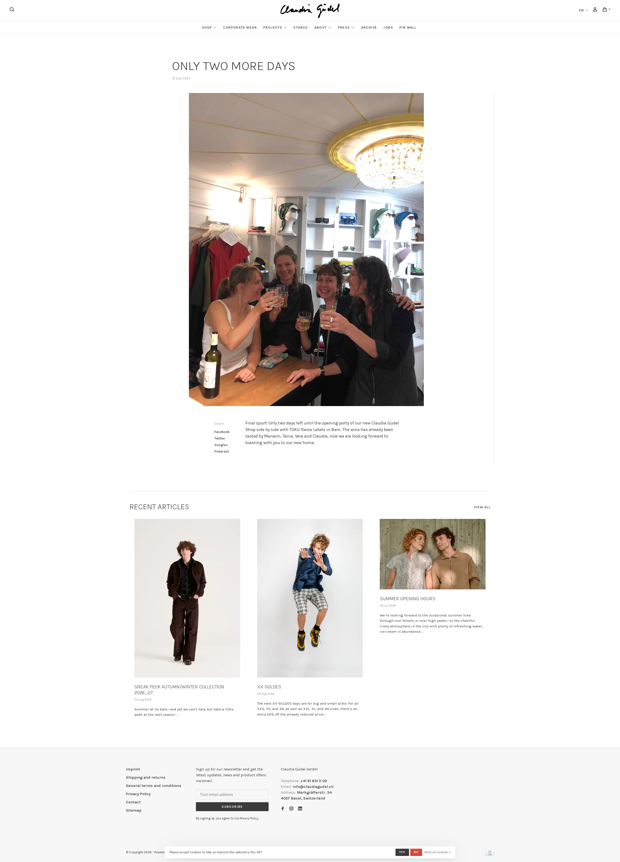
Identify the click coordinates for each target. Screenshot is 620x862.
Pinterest (221, 451)
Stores (300, 27)
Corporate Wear (240, 27)
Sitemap (133, 810)
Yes (402, 852)
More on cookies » (437, 852)
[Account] (596, 10)
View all (482, 507)
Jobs (388, 27)
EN (581, 10)
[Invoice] (489, 854)
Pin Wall (407, 27)
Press (344, 27)
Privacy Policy (138, 794)
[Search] (13, 10)
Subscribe (232, 807)
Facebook (222, 432)
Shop (207, 27)
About (320, 27)
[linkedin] (300, 809)
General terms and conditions (153, 785)
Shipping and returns (146, 777)
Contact (133, 802)
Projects (272, 27)
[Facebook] (283, 809)
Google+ (221, 445)
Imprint (133, 769)
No (416, 852)
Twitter (219, 438)
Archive (369, 27)
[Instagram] (291, 809)
